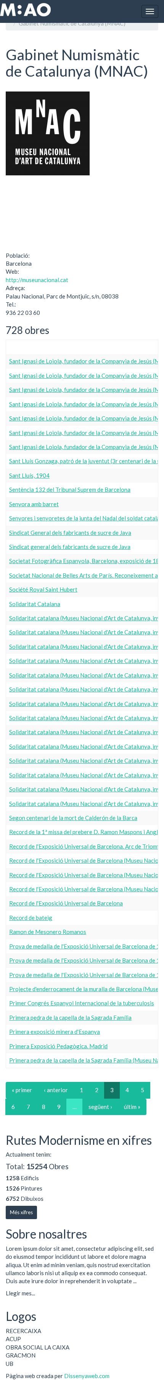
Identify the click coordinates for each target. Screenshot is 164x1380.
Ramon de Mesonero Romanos (47, 931)
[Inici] (25, 9)
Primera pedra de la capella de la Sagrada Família (70, 1017)
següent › (100, 1106)
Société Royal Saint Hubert (43, 589)
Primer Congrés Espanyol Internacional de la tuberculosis (81, 1003)
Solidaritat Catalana (34, 603)
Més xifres (21, 1212)
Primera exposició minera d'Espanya (54, 1031)
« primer (22, 1089)
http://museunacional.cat (37, 279)
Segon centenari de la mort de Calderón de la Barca (73, 817)
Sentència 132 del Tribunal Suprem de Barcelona (69, 489)
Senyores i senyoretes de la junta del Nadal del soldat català (84, 518)
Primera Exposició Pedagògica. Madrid (58, 1046)
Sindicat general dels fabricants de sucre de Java (69, 546)
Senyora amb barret (34, 504)
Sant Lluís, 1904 (29, 475)
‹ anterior (56, 1089)
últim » (132, 1106)
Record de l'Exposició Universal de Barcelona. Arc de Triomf (84, 846)
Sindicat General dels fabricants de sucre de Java (70, 532)
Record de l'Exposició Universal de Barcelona (66, 903)
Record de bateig (30, 917)
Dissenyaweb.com (86, 1375)
